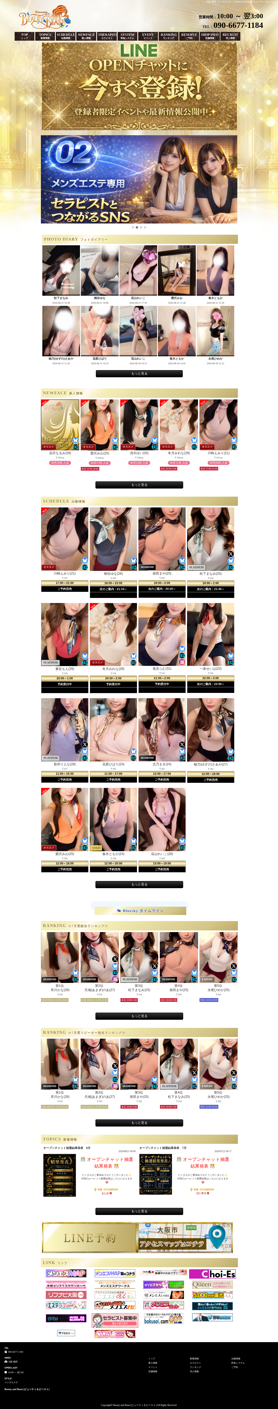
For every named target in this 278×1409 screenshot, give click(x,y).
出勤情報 (235, 1358)
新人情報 (152, 1363)
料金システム (238, 1363)
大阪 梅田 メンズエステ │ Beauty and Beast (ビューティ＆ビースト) (242, 1)
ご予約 (234, 1367)
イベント (152, 1367)
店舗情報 (152, 1371)
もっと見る (139, 373)
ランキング (195, 1367)
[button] (133, 227)
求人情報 (194, 1371)
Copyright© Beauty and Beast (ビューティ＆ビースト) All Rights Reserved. (139, 1405)
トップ (151, 1358)
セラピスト (195, 1363)
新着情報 (194, 1358)
